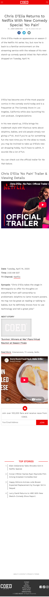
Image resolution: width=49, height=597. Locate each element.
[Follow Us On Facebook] (40, 587)
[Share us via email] (29, 32)
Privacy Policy (26, 588)
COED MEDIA (18, 593)
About (26, 584)
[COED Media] (6, 589)
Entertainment (17, 352)
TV (25, 352)
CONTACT (22, 574)
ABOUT (15, 574)
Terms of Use (26, 590)
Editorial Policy (26, 592)
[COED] (24, 2)
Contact (26, 582)
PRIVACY (30, 574)
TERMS (36, 574)
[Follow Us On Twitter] (44, 587)
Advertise (26, 586)
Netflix (17, 277)
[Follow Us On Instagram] (47, 587)
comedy (30, 352)
